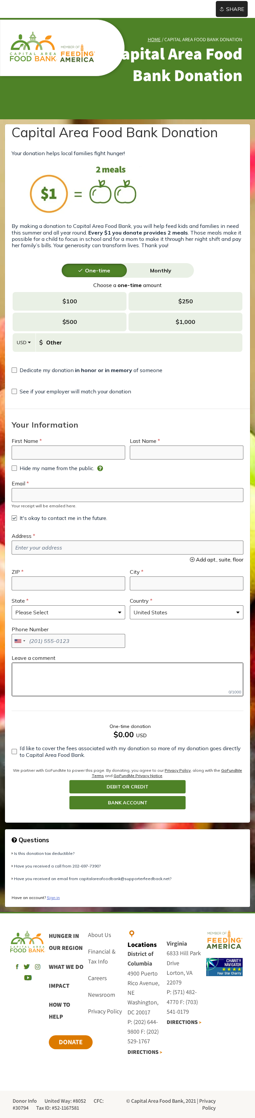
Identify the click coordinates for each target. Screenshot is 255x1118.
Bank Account (127, 803)
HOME (154, 39)
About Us (99, 935)
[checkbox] (87, 370)
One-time (97, 270)
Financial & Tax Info (102, 956)
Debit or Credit (127, 787)
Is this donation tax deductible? (44, 853)
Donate (71, 1042)
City (135, 571)
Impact (59, 985)
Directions (145, 1052)
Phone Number (30, 629)
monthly (160, 270)
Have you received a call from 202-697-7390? (57, 866)
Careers (97, 978)
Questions (33, 840)
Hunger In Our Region (66, 942)
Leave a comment (33, 658)
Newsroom (101, 994)
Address (22, 536)
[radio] (97, 270)
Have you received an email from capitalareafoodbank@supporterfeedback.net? (92, 878)
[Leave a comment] (127, 679)
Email (18, 483)
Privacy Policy (178, 770)
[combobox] (19, 641)
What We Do (66, 966)
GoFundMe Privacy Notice (138, 775)
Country (139, 600)
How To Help (59, 1010)
